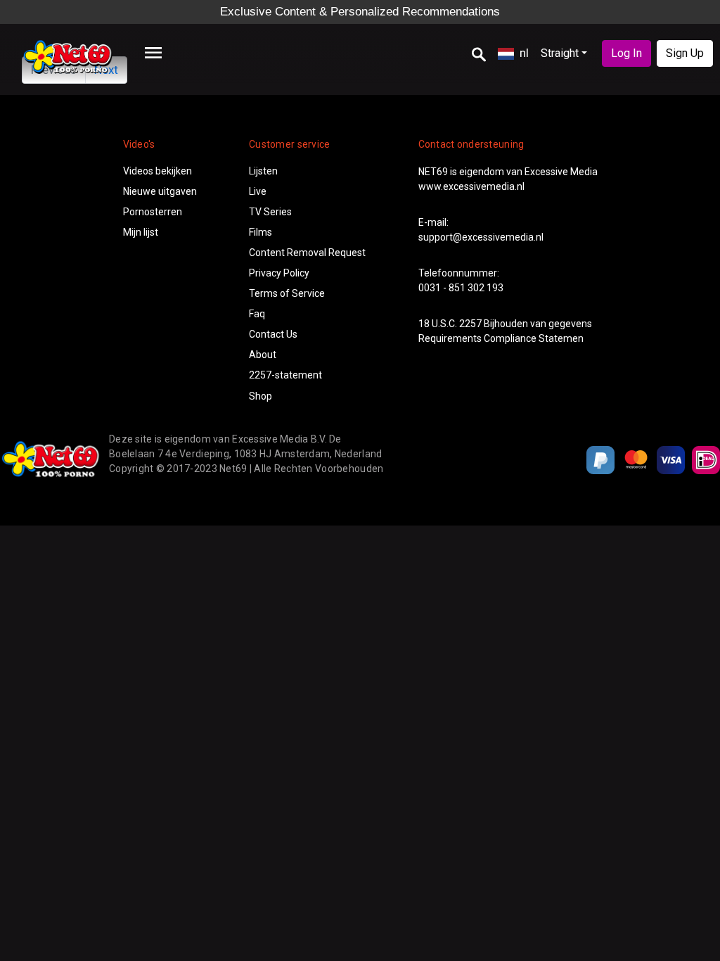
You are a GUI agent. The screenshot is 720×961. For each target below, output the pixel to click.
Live (257, 191)
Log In (626, 53)
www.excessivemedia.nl (471, 186)
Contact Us (273, 334)
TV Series (270, 211)
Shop (260, 396)
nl (524, 53)
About (262, 354)
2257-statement (285, 375)
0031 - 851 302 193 (460, 287)
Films (260, 232)
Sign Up (685, 53)
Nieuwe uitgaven (160, 191)
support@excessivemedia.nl (481, 237)
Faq (257, 313)
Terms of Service (287, 293)
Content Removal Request (307, 252)
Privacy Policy (279, 273)
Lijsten (263, 171)
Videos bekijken (157, 171)
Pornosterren (152, 211)
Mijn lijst (140, 232)
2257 (470, 323)
